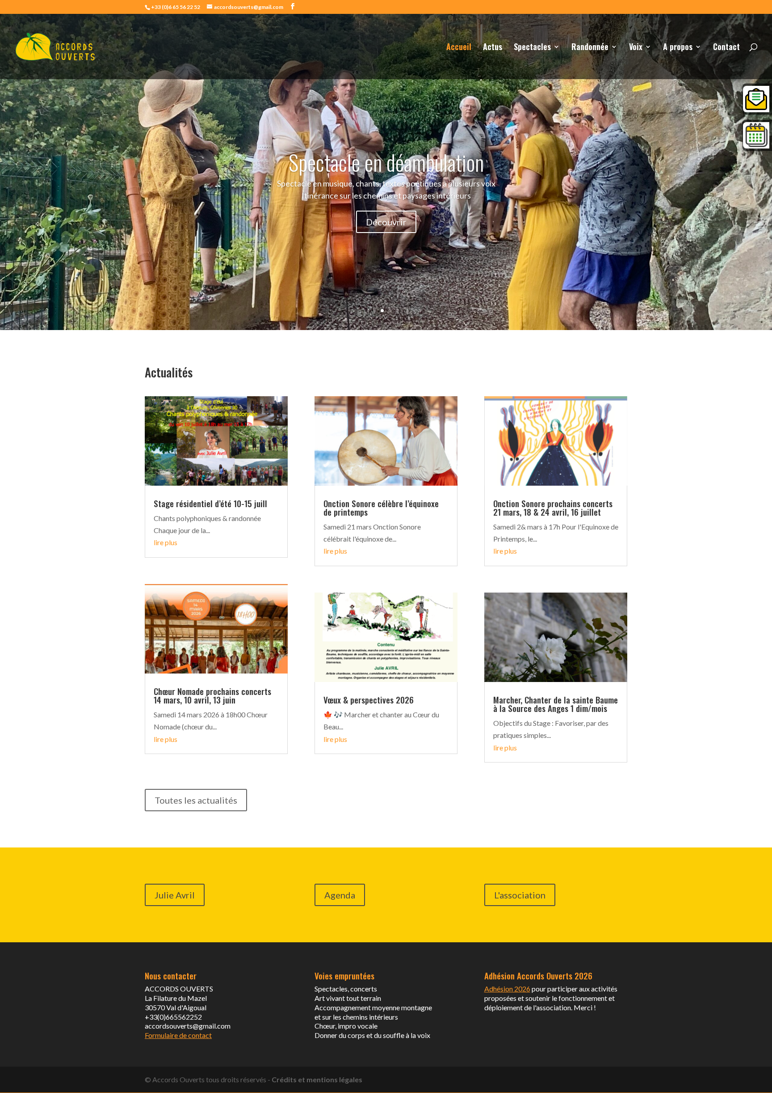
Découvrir (386, 221)
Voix (635, 47)
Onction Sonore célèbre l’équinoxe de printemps (381, 507)
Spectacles (532, 47)
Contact (726, 47)
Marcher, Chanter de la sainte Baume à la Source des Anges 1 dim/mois (555, 703)
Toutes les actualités (196, 800)
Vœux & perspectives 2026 (368, 699)
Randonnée (589, 47)
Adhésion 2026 (507, 988)
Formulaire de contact (178, 1035)
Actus (492, 47)
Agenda (339, 895)
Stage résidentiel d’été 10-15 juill (210, 503)
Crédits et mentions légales (317, 1079)
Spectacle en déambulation (386, 162)
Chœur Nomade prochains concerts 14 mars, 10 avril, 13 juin (212, 695)
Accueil (458, 47)
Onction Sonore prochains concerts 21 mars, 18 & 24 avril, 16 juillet (553, 507)
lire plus (165, 542)
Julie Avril (175, 895)
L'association (519, 895)
